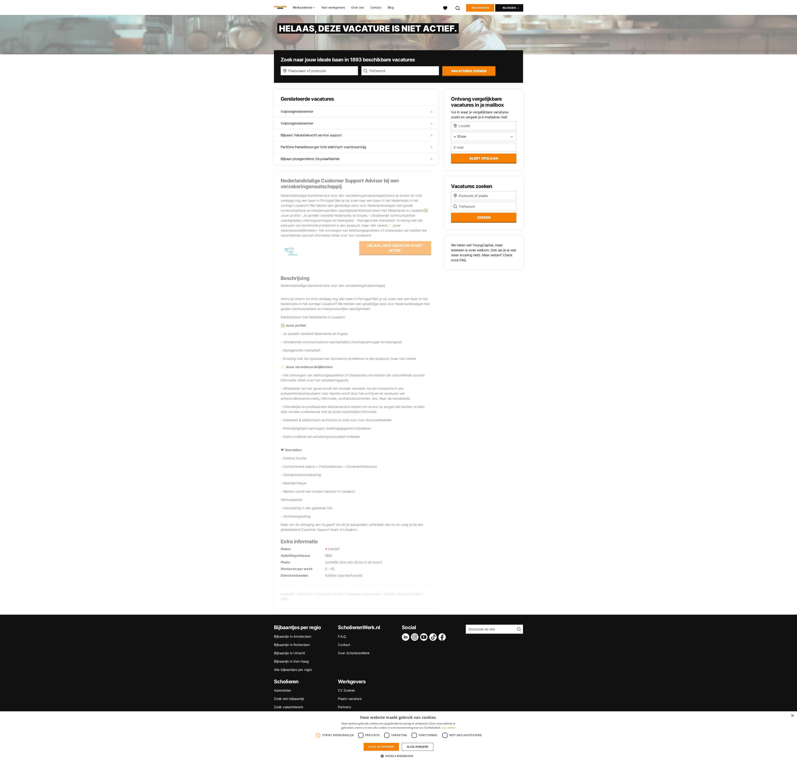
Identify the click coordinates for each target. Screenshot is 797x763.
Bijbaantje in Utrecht (289, 653)
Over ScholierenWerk (354, 653)
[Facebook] (442, 637)
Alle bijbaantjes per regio (293, 670)
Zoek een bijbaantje (289, 699)
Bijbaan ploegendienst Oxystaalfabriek (310, 159)
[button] (398, 756)
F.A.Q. (342, 636)
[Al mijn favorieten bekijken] (445, 7)
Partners (344, 707)
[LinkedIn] (406, 637)
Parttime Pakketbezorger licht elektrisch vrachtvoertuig (323, 147)
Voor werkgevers (333, 7)
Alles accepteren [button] (381, 746)
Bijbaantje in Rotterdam (292, 645)
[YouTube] (424, 637)
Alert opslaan (483, 158)
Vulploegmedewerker (297, 111)
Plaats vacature (350, 699)
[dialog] (398, 737)
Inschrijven (480, 7)
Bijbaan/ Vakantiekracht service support (311, 135)
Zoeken (484, 217)
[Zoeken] (458, 7)
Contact (375, 7)
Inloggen (509, 7)
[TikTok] (433, 637)
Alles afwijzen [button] (417, 746)
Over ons (357, 7)
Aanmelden (282, 690)
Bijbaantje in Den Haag (291, 661)
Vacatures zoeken (469, 71)
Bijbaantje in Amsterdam (292, 636)
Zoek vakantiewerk (288, 707)
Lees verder (448, 727)
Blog (391, 7)
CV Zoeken (346, 690)
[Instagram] (415, 637)
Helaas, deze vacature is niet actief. (395, 248)
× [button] (792, 715)
